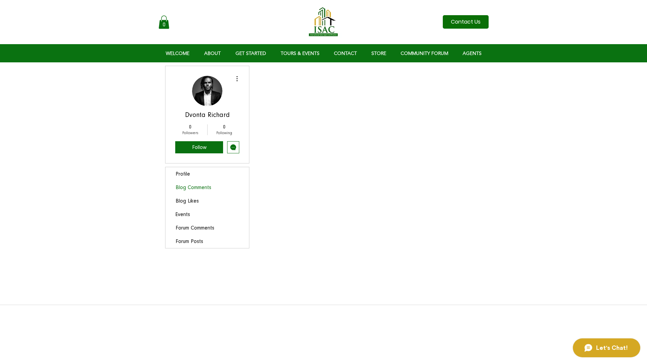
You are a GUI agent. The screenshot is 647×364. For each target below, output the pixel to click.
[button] (164, 22)
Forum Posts (189, 241)
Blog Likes (187, 201)
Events (183, 214)
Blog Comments (193, 187)
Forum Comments (195, 228)
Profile (183, 174)
